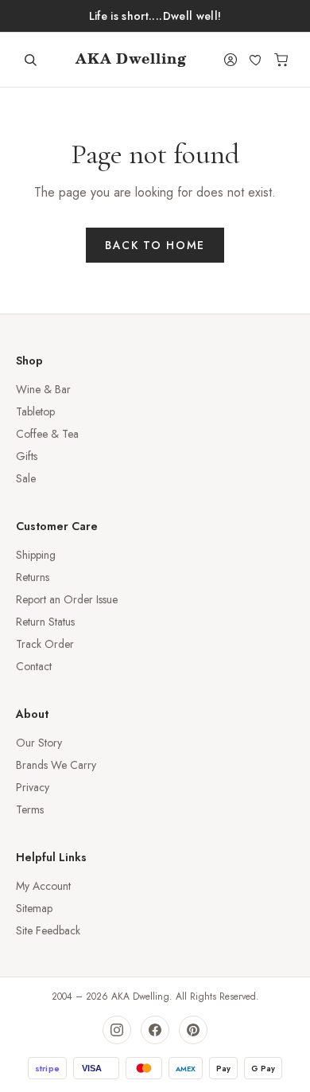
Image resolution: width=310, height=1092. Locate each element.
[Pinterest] (193, 1030)
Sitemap (34, 908)
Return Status (45, 622)
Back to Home (155, 245)
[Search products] (30, 59)
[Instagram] (117, 1030)
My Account (43, 886)
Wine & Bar (43, 389)
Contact (34, 666)
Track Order (45, 644)
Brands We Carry (56, 765)
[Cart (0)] (281, 59)
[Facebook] (155, 1030)
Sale (26, 478)
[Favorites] (256, 59)
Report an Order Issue (67, 599)
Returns (32, 577)
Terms (30, 809)
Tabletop (35, 411)
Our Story (39, 743)
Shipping (36, 555)
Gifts (26, 456)
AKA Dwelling (131, 60)
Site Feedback (48, 930)
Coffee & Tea (47, 434)
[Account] (230, 59)
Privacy (32, 787)
